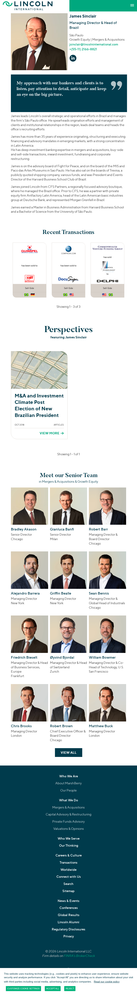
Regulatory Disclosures (68, 929)
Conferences (68, 908)
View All (71, 752)
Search (68, 884)
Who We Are (68, 776)
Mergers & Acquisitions (68, 807)
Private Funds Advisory (68, 821)
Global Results (68, 915)
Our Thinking (68, 845)
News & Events (68, 901)
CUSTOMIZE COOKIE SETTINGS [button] (23, 988)
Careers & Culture (68, 855)
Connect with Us (68, 876)
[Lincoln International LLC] (28, 5)
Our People (68, 790)
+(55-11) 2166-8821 (83, 49)
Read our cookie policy (107, 981)
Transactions (68, 862)
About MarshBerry (68, 783)
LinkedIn (73, 58)
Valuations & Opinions (68, 829)
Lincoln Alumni (68, 922)
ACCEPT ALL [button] (52, 988)
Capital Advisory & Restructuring (68, 814)
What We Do (68, 800)
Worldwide (68, 870)
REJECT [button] (70, 988)
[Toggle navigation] (132, 5)
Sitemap (68, 891)
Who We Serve (69, 838)
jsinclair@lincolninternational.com (93, 44)
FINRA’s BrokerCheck (79, 956)
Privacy (68, 936)
